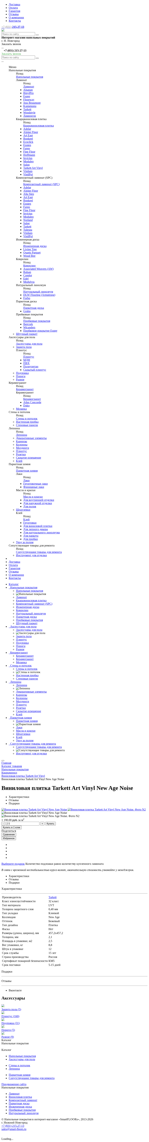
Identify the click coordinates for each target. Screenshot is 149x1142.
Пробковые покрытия (36, 320)
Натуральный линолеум (38, 291)
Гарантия (14, 10)
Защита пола (24, 346)
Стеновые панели (27, 425)
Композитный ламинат (23, 1100)
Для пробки (30, 539)
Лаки (26, 480)
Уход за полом (24, 542)
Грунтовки (30, 522)
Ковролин (29, 265)
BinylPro (28, 93)
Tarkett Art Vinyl (33, 167)
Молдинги (22, 447)
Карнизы (21, 441)
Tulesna (27, 229)
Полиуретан (30, 366)
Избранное (9, 838)
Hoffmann (29, 154)
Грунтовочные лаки (35, 483)
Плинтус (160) (10, 1016)
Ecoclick (28, 141)
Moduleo (28, 161)
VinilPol (28, 174)
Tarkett (27, 109)
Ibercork (28, 324)
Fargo (26, 148)
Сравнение (9, 834)
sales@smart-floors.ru (13, 1129)
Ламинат (28, 86)
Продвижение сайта (13, 1084)
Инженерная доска (35, 246)
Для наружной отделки (37, 503)
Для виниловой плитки (37, 526)
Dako (26, 405)
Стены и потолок (26, 418)
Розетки (21, 454)
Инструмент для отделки (31, 555)
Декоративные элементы (31, 438)
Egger (26, 96)
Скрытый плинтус (34, 369)
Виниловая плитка (20, 1096)
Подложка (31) (10, 1023)
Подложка (22, 373)
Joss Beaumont (32, 102)
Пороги (20, 376)
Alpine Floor (30, 132)
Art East (28, 135)
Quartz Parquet (32, 252)
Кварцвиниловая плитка (38, 125)
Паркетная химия (27, 470)
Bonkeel (28, 138)
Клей (19, 460)
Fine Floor (29, 151)
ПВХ (26, 363)
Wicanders (29, 327)
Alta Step (28, 193)
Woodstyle (29, 112)
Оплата (13, 7)
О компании (16, 17)
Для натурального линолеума (41, 532)
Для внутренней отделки (38, 499)
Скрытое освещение (28, 457)
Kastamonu (29, 106)
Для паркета (30, 535)
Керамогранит (25, 389)
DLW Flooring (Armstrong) (39, 294)
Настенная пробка (27, 421)
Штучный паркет (26, 333)
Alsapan (28, 89)
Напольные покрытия (29, 76)
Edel (26, 278)
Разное (20, 379)
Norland (28, 220)
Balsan (27, 272)
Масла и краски (33, 496)
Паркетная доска (33, 307)
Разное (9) (7, 1036)
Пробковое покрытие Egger (40, 330)
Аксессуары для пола (29, 343)
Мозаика (21, 408)
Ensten (27, 145)
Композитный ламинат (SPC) (41, 184)
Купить (50, 823)
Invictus (27, 158)
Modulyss (29, 281)
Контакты (15, 20)
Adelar (27, 128)
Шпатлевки (23, 509)
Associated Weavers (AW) (38, 268)
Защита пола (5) (11, 1009)
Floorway (28, 99)
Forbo (26, 298)
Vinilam (27, 171)
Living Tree (30, 249)
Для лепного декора (35, 529)
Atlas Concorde (32, 402)
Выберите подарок (13, 863)
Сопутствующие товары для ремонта (39, 552)
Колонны (21, 444)
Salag (26, 164)
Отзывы (14, 14)
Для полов (29, 506)
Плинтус (28, 356)
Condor (27, 275)
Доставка (14, 4)
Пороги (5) (8, 1030)
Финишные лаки (33, 486)
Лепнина (21, 434)
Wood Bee (29, 255)
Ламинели (29, 115)
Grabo (27, 311)
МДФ (26, 359)
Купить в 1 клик (11, 827)
